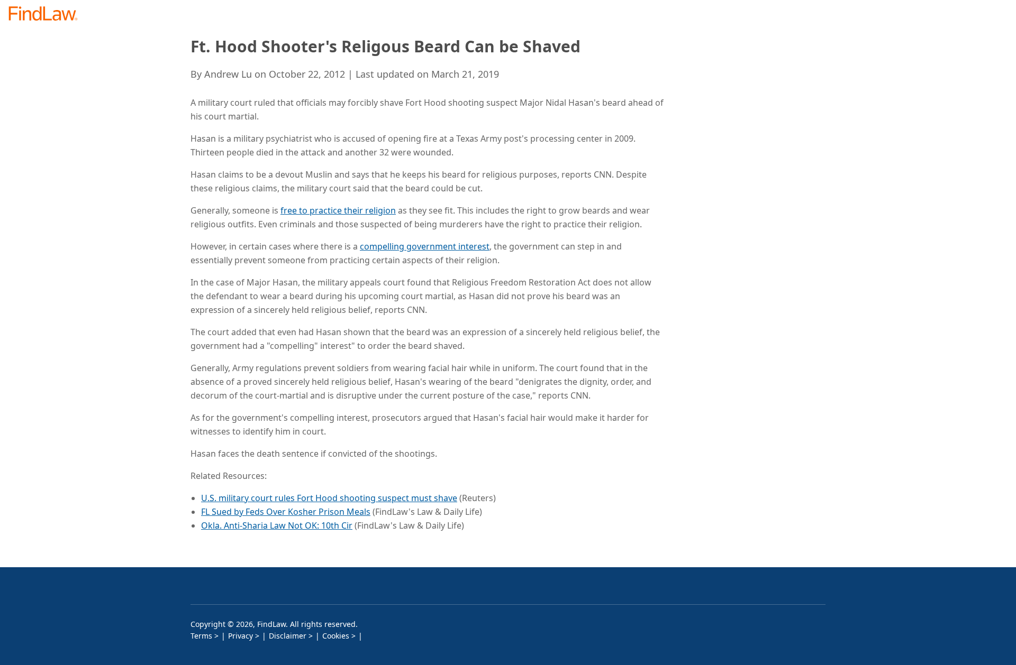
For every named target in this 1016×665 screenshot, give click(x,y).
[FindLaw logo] (47, 14)
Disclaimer (287, 636)
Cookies (335, 636)
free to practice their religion (338, 210)
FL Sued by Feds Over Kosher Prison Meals (285, 512)
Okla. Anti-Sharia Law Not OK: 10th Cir (276, 525)
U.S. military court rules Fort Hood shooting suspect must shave (329, 498)
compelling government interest (424, 246)
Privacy (240, 636)
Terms (201, 636)
